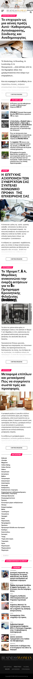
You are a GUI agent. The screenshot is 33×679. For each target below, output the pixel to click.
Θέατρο (3, 505)
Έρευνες (4, 500)
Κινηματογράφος (6, 507)
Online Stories (6, 467)
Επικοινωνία (26, 669)
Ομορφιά (4, 516)
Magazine (4, 462)
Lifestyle (4, 460)
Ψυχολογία (4, 550)
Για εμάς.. (26, 667)
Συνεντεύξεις (5, 532)
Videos (3, 469)
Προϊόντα (4, 525)
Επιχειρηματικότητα (8, 498)
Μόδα (3, 509)
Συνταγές (4, 534)
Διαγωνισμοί (5, 481)
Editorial (4, 458)
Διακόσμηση (5, 483)
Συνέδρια (4, 530)
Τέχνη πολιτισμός (7, 539)
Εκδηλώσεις (5, 487)
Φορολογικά (5, 546)
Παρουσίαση (5, 521)
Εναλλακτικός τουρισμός (9, 490)
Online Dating (5, 465)
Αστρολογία (5, 472)
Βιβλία (3, 476)
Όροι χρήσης (8, 667)
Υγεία (3, 543)
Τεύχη (3, 536)
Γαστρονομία (5, 478)
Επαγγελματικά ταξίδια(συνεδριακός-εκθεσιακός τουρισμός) (13, 492)
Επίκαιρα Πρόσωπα (7, 496)
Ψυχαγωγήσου (6, 548)
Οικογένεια (5, 514)
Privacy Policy (17, 667)
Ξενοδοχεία (5, 511)
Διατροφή (4, 485)
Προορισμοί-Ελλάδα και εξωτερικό (13, 527)
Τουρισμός (4, 541)
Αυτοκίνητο (5, 474)
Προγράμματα (5, 523)
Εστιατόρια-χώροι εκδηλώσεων (12, 502)
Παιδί (3, 518)
